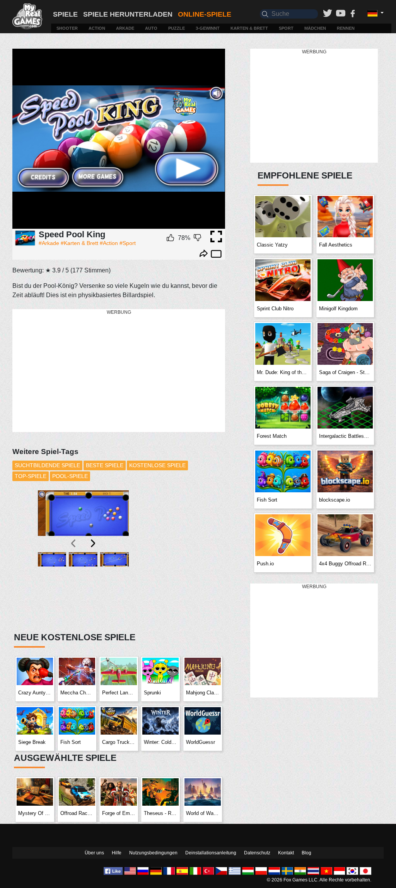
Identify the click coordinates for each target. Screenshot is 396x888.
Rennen (346, 28)
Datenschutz (257, 853)
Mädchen (315, 28)
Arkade (125, 28)
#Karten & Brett (79, 243)
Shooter (67, 28)
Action (97, 28)
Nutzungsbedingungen (153, 853)
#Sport (127, 243)
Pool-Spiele (70, 476)
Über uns (94, 853)
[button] (52, 587)
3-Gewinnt (208, 28)
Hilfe (116, 853)
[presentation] (74, 543)
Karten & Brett (249, 28)
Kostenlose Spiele (157, 465)
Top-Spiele (30, 476)
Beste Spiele (104, 465)
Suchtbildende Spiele (47, 465)
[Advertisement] (122, 371)
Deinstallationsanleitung (210, 853)
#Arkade (49, 243)
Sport (286, 28)
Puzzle (176, 28)
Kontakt (286, 853)
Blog (306, 853)
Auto (151, 28)
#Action (109, 243)
